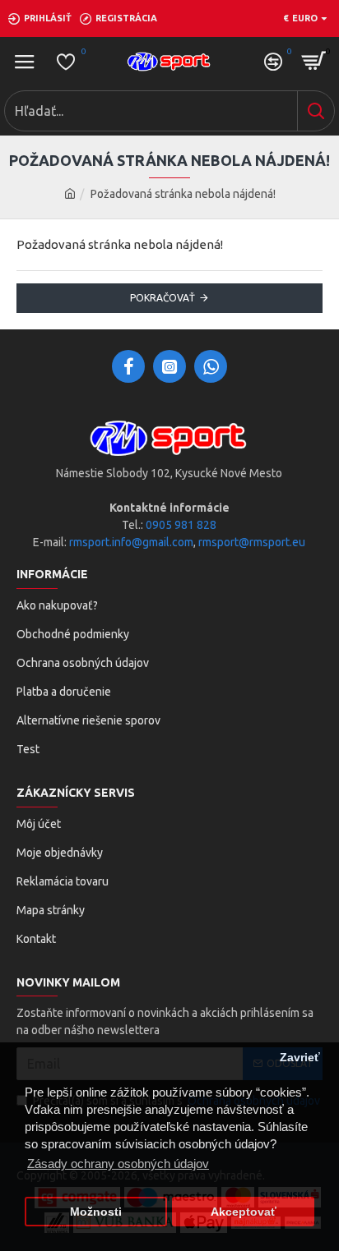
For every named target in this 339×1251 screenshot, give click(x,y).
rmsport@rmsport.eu (251, 542)
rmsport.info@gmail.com (131, 542)
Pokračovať (162, 297)
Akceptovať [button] (243, 1212)
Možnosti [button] (96, 1212)
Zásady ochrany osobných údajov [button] (118, 1164)
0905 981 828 (181, 524)
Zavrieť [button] (300, 1057)
